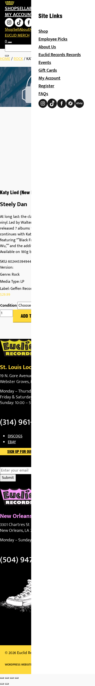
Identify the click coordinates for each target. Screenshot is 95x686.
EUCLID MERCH (17, 35)
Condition (8, 306)
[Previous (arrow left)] (2, 684)
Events (44, 62)
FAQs (43, 94)
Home (5, 59)
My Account (49, 78)
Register (46, 86)
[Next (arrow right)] (7, 684)
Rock (18, 59)
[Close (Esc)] (17, 678)
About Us (47, 47)
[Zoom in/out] (2, 678)
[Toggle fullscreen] (7, 678)
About (24, 29)
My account (19, 14)
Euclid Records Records (59, 55)
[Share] (12, 678)
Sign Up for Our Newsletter (30, 452)
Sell (21, 8)
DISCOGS (15, 436)
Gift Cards (47, 70)
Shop (11, 8)
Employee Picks (52, 39)
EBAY (12, 442)
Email (13, 464)
